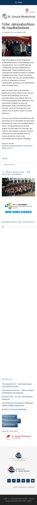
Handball (12, 146)
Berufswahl (9, 425)
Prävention (9, 417)
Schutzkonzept (11, 421)
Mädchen (5, 148)
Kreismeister (19, 146)
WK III (10, 148)
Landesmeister (27, 146)
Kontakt (15, 487)
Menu (20, 2)
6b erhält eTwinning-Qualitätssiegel (14, 409)
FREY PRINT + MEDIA (25, 501)
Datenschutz (23, 487)
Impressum (31, 487)
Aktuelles (11, 143)
